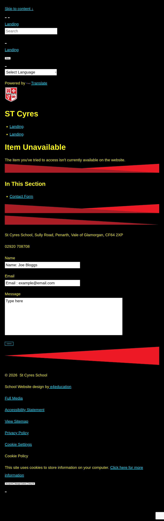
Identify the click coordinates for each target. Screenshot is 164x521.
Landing (12, 24)
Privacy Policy (17, 433)
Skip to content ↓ (19, 8)
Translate (39, 83)
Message (13, 294)
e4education (60, 386)
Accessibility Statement (24, 410)
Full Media (14, 398)
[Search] (6, 43)
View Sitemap (16, 421)
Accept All (9, 484)
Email (9, 276)
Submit (9, 344)
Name (10, 258)
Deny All (31, 484)
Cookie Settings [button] (18, 444)
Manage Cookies (20, 484)
